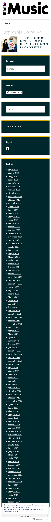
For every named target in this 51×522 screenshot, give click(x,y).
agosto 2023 (13, 287)
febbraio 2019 (14, 465)
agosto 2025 (13, 206)
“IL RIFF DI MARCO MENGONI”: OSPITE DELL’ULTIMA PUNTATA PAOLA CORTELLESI (34, 42)
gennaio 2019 (14, 468)
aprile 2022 (13, 337)
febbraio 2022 (14, 344)
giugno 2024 (13, 253)
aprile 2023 (13, 300)
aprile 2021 (13, 377)
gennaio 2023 (14, 310)
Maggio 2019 (14, 454)
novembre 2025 (15, 196)
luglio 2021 (13, 367)
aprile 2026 (13, 179)
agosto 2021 (13, 364)
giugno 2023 (13, 293)
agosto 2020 (13, 404)
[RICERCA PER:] (26, 69)
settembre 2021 (15, 361)
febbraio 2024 (14, 267)
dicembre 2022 (14, 314)
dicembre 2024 (14, 233)
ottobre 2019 (14, 438)
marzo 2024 (13, 263)
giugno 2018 (13, 488)
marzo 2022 (13, 340)
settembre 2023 (15, 283)
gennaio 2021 (14, 387)
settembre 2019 (15, 441)
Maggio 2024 (14, 257)
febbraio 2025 (14, 226)
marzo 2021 (13, 381)
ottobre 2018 (14, 478)
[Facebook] (8, 149)
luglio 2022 (13, 327)
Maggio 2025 (14, 216)
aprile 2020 (13, 418)
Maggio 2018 (14, 491)
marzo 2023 (13, 304)
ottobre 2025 (14, 200)
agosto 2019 (13, 444)
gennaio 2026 (14, 189)
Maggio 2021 (14, 374)
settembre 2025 (15, 203)
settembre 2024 (15, 243)
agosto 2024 (13, 247)
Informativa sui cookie (11, 512)
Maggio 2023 (14, 297)
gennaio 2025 (14, 230)
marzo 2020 (13, 421)
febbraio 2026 (14, 186)
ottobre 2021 (14, 357)
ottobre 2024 (14, 240)
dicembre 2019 (14, 431)
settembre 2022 (15, 324)
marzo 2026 (13, 183)
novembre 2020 (15, 394)
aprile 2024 (13, 260)
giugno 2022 (13, 330)
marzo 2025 (13, 223)
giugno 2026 (13, 173)
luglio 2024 (13, 250)
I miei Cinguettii (14, 126)
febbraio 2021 (14, 384)
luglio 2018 (13, 485)
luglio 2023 (13, 290)
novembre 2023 (15, 277)
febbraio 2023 (14, 307)
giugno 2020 (13, 411)
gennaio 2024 (14, 270)
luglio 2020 (13, 408)
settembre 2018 (15, 481)
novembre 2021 (15, 354)
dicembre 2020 (14, 391)
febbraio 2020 (14, 424)
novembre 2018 (15, 475)
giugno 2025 (13, 213)
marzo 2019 (13, 461)
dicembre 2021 (14, 350)
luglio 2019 (13, 448)
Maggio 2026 (14, 176)
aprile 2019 (13, 458)
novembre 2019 (15, 434)
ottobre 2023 (14, 280)
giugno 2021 (13, 371)
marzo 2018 (13, 498)
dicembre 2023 (14, 273)
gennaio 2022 (14, 347)
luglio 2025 (13, 210)
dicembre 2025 (14, 193)
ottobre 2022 (14, 320)
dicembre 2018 (14, 471)
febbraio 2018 (14, 501)
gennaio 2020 (14, 428)
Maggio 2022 (14, 334)
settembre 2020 (15, 401)
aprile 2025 (13, 220)
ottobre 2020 (14, 397)
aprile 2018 (13, 495)
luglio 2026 (13, 169)
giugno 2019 (13, 451)
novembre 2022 (15, 317)
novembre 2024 (15, 236)
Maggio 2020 (14, 414)
